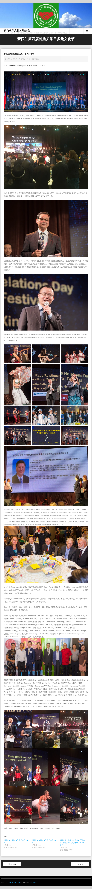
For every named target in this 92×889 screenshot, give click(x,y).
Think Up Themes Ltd (14, 882)
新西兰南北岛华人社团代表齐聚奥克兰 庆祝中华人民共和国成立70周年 (72, 842)
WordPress (33, 882)
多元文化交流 (34, 59)
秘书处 (23, 59)
